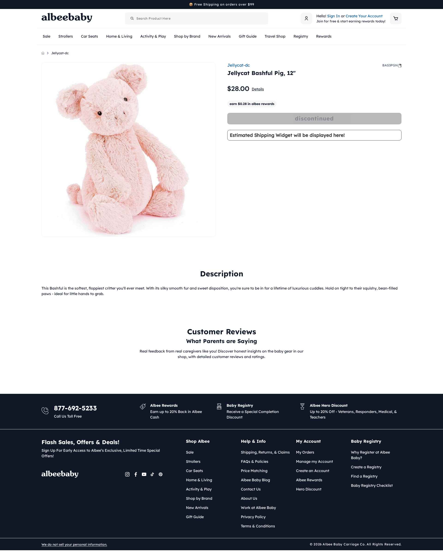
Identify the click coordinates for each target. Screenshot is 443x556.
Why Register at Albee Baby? (370, 455)
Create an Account (312, 470)
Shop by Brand (199, 498)
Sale (190, 452)
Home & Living (199, 480)
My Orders (305, 452)
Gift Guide (195, 516)
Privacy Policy (253, 516)
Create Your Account (364, 16)
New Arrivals (197, 507)
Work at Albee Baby (258, 507)
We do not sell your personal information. (74, 544)
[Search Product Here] (132, 18)
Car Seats (194, 470)
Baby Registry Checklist (372, 485)
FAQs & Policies (254, 461)
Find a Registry (364, 476)
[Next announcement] (400, 4)
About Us (249, 498)
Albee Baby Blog (255, 480)
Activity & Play (199, 489)
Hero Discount (308, 489)
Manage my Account (314, 461)
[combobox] (196, 18)
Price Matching (254, 470)
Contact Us (251, 489)
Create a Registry (366, 467)
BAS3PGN (390, 65)
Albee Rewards (309, 480)
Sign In (333, 16)
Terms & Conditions (258, 526)
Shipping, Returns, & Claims (265, 452)
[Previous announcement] (43, 4)
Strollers (193, 461)
